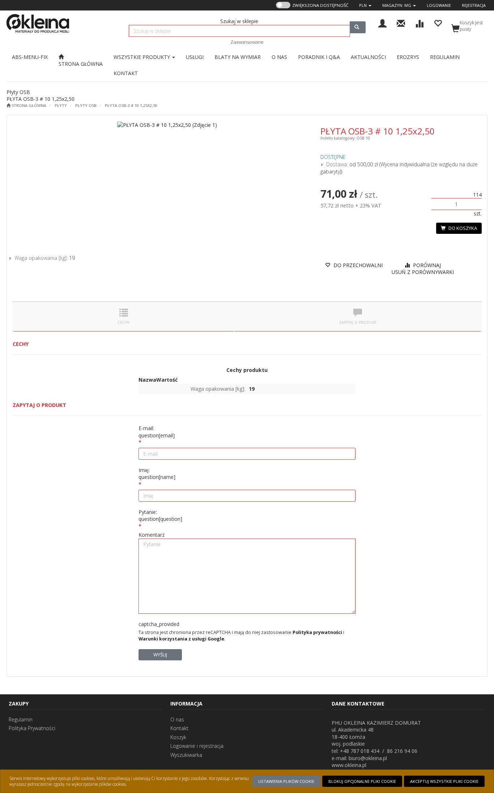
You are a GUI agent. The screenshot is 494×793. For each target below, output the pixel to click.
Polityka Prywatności (32, 728)
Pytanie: (160, 516)
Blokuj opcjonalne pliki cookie (362, 781)
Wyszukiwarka (186, 754)
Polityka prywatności (317, 632)
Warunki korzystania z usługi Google (181, 639)
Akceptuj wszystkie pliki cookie (444, 781)
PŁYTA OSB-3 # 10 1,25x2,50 (131, 105)
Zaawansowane (247, 42)
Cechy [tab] (123, 322)
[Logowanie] (382, 23)
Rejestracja (474, 5)
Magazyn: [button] (396, 5)
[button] (365, 5)
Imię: (157, 474)
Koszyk (178, 737)
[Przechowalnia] (438, 23)
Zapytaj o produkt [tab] (357, 322)
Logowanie (439, 5)
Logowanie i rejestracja (196, 745)
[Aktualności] (401, 23)
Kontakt (179, 728)
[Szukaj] (358, 27)
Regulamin (21, 719)
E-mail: (157, 432)
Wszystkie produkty (142, 56)
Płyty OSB (86, 105)
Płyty (61, 105)
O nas (177, 719)
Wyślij (160, 654)
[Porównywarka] (419, 23)
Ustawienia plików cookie (286, 781)
